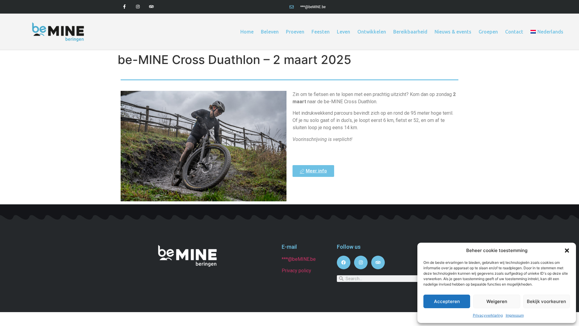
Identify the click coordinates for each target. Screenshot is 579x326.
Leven (343, 31)
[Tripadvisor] (151, 7)
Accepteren (447, 301)
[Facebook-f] (124, 7)
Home (247, 31)
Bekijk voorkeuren (546, 301)
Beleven (270, 31)
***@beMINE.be (299, 259)
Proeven (295, 31)
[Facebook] (343, 262)
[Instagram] (138, 7)
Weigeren (496, 301)
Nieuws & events (453, 31)
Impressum (515, 315)
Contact (514, 31)
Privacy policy (296, 270)
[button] (567, 251)
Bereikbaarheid (410, 31)
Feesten (321, 31)
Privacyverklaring (488, 315)
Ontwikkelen (371, 31)
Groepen (488, 31)
